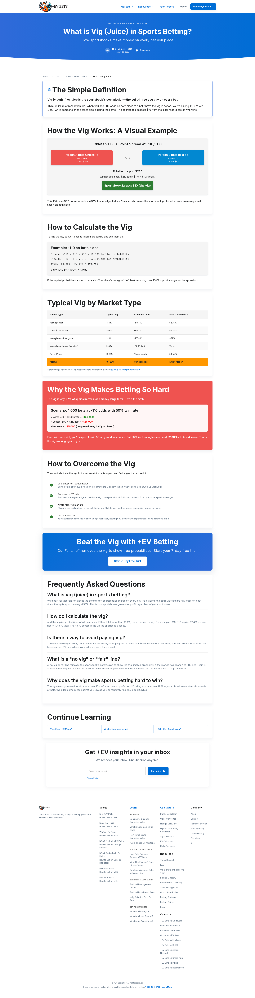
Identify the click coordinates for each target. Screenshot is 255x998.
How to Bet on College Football (110, 846)
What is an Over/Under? (141, 921)
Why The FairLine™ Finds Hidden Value (142, 863)
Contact (194, 819)
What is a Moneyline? (140, 911)
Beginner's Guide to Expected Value (139, 820)
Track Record (166, 6)
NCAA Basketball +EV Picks (109, 855)
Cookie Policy (197, 833)
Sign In (183, 6)
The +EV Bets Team (122, 49)
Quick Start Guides (76, 76)
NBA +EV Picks (106, 823)
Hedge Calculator (168, 823)
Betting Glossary (168, 877)
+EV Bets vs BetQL (169, 945)
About (193, 814)
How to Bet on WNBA (109, 835)
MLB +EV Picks (106, 868)
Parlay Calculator (168, 814)
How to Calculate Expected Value (138, 836)
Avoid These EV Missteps (142, 843)
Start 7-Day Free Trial (127, 561)
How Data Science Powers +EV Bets (139, 855)
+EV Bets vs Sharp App (171, 958)
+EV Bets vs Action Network (169, 951)
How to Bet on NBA (108, 826)
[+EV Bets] (53, 6)
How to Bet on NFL (108, 817)
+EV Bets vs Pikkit (169, 963)
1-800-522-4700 (152, 987)
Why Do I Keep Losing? (169, 729)
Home (45, 76)
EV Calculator (166, 841)
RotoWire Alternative (170, 930)
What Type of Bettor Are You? (172, 871)
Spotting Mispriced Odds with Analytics (142, 871)
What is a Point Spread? (141, 916)
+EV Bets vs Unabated (171, 940)
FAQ (162, 865)
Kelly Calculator (167, 846)
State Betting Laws (169, 887)
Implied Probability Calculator (169, 830)
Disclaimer (196, 838)
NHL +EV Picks (106, 877)
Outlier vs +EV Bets (169, 935)
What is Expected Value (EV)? (141, 828)
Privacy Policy (93, 778)
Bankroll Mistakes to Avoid (142, 892)
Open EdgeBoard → (203, 6)
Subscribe (156, 771)
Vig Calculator (167, 836)
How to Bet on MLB (108, 872)
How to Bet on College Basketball (110, 861)
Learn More (167, 987)
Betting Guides (167, 902)
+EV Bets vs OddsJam (171, 920)
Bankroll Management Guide (140, 886)
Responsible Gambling (171, 882)
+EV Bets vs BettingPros (172, 967)
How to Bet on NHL (108, 881)
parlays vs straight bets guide (125, 369)
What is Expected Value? (116, 729)
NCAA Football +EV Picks (111, 841)
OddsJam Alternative (170, 925)
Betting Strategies (169, 897)
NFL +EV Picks (106, 814)
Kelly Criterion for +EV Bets (140, 899)
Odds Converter (168, 819)
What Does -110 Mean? (61, 729)
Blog (162, 907)
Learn (58, 76)
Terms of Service (199, 823)
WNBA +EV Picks (107, 832)
